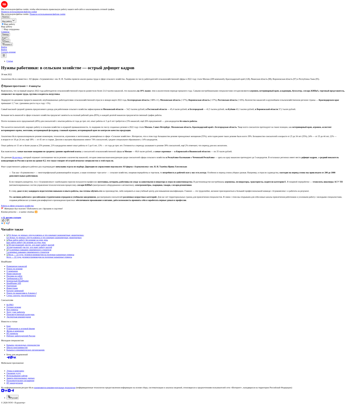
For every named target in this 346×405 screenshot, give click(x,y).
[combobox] (12, 397)
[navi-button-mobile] (3, 55)
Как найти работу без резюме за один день (26, 242)
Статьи (9, 61)
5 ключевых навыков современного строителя (27, 252)
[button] (4, 47)
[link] (5, 41)
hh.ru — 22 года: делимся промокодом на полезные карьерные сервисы (39, 257)
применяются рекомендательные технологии (54, 387)
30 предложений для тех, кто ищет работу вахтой (29, 247)
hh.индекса (17, 157)
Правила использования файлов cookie (47, 14)
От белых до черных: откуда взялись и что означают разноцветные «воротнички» (44, 237)
